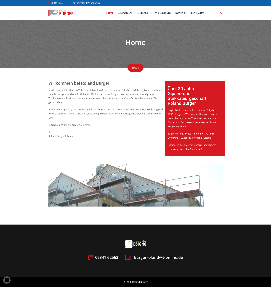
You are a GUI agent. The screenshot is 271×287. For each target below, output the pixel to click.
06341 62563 (57, 3)
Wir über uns (162, 12)
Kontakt (180, 12)
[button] (7, 280)
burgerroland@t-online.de (86, 3)
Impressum (197, 12)
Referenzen (143, 12)
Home (109, 12)
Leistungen (124, 12)
